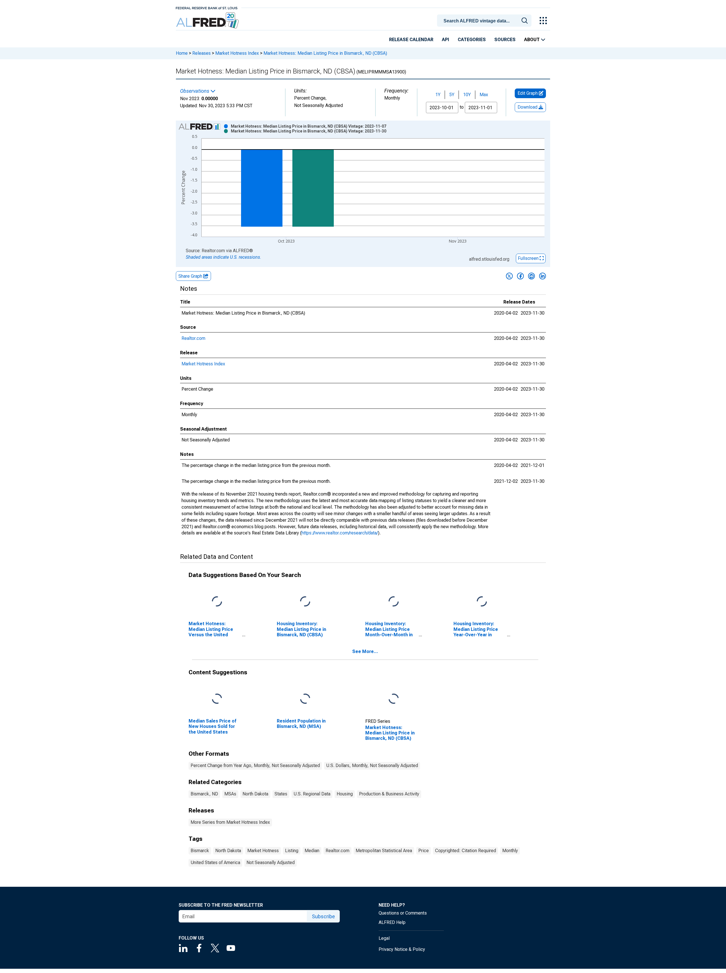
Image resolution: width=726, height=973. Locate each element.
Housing (345, 794)
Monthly (510, 850)
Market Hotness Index (237, 53)
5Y (451, 94)
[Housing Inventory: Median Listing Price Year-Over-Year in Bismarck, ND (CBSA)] (481, 602)
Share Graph (190, 276)
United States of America (215, 862)
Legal (384, 938)
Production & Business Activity (389, 794)
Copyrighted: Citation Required (465, 850)
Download (528, 107)
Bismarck (200, 850)
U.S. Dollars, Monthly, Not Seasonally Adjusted (372, 765)
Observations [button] (195, 91)
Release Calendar (411, 39)
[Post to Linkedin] (542, 276)
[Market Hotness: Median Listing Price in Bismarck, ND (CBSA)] (393, 699)
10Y (467, 94)
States (281, 794)
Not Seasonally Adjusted (270, 862)
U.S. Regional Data (312, 794)
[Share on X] (509, 276)
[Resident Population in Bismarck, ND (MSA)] (305, 699)
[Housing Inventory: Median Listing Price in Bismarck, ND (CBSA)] (305, 602)
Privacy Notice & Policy (402, 949)
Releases (201, 53)
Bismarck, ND (204, 794)
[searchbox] (485, 21)
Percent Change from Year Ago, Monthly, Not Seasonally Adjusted (255, 765)
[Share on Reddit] (531, 276)
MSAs (230, 794)
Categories (472, 39)
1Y (437, 94)
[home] (208, 20)
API (445, 39)
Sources (505, 39)
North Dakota (255, 794)
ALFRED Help (392, 922)
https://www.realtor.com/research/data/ (339, 533)
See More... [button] (365, 651)
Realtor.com (193, 338)
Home (182, 53)
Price (423, 850)
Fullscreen (529, 258)
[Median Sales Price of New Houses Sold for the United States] (217, 699)
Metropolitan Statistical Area (384, 850)
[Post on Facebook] (520, 276)
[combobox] (485, 20)
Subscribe (323, 916)
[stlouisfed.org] (206, 7)
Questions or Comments (403, 913)
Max (484, 94)
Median (312, 850)
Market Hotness (263, 850)
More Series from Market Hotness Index (230, 822)
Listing (291, 850)
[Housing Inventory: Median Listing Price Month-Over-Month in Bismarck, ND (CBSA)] (393, 602)
